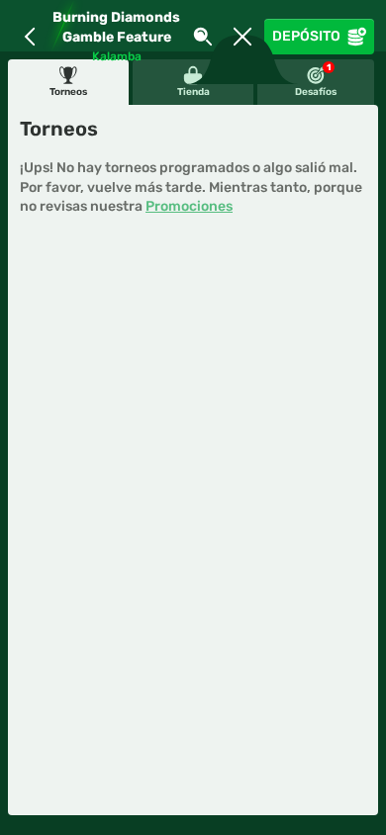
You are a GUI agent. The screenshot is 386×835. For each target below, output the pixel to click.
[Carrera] (242, 36)
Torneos (68, 92)
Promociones (189, 206)
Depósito (306, 36)
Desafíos (316, 80)
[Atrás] (30, 36)
